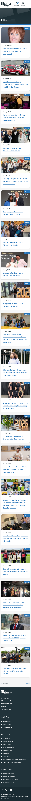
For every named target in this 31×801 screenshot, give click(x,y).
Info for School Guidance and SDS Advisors (14, 759)
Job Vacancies (6, 756)
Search (23, 5)
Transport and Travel (8, 727)
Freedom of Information (9, 776)
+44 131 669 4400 (6, 710)
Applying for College (8, 741)
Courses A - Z (6, 739)
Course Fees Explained (8, 747)
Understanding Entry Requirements (12, 762)
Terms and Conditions (8, 774)
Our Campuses (7, 724)
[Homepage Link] (15, 692)
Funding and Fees (7, 750)
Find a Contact (7, 721)
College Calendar (7, 744)
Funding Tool (6, 753)
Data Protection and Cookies (10, 779)
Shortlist (16, 4)
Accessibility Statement (9, 782)
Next (27, 683)
